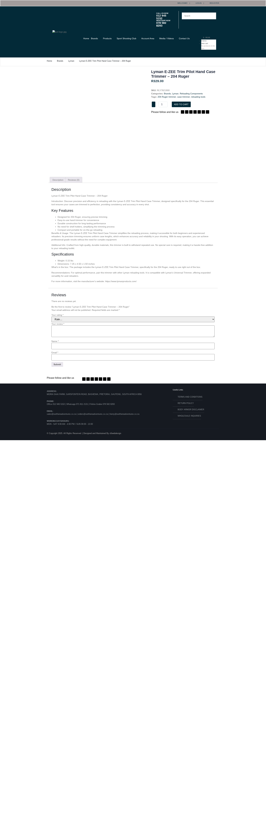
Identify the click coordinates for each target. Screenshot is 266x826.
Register (213, 3)
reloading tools (198, 97)
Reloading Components (191, 93)
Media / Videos (166, 38)
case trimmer (183, 97)
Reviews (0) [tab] (73, 180)
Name (55, 341)
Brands (94, 38)
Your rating (57, 315)
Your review (57, 324)
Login (198, 3)
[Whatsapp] (199, 112)
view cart (204, 43)
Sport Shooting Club (126, 38)
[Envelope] (207, 112)
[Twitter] (186, 112)
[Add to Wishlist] (153, 104)
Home (86, 38)
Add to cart (181, 104)
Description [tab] (57, 180)
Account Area (147, 38)
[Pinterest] (191, 112)
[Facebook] (182, 112)
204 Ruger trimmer (167, 97)
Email (54, 352)
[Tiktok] (203, 112)
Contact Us (184, 38)
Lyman (71, 61)
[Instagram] (195, 112)
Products (107, 38)
